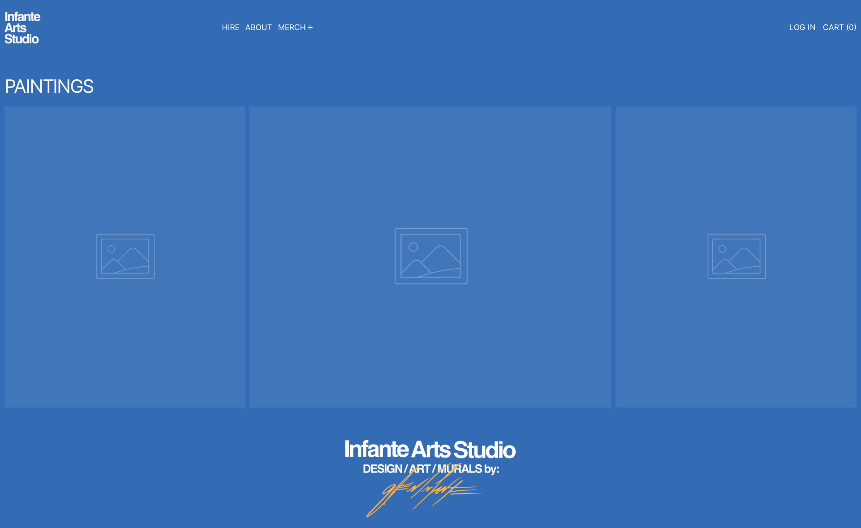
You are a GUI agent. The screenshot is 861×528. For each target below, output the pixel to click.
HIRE (230, 27)
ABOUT (258, 27)
